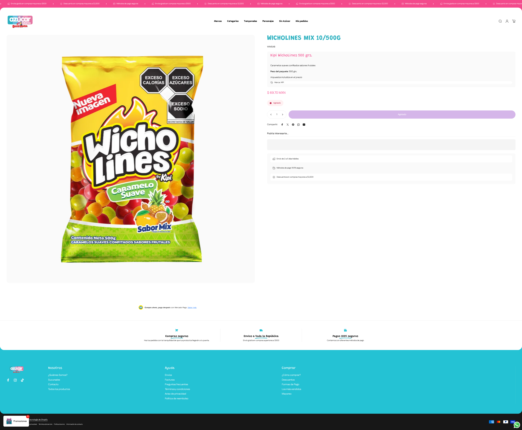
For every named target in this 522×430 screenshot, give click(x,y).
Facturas (170, 379)
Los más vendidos (291, 389)
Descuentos (288, 379)
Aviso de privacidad (175, 393)
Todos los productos (59, 389)
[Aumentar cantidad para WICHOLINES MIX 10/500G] (283, 114)
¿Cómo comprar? (291, 375)
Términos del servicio (45, 424)
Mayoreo (286, 393)
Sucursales (54, 379)
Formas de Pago (290, 384)
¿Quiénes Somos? (57, 375)
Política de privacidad (30, 424)
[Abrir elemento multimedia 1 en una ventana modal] (131, 159)
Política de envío (59, 424)
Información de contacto (74, 424)
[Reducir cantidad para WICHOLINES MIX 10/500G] (270, 114)
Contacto (53, 384)
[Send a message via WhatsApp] (517, 425)
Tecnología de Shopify (38, 419)
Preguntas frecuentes (176, 384)
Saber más (192, 307)
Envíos (168, 375)
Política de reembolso (176, 398)
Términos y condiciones (177, 389)
